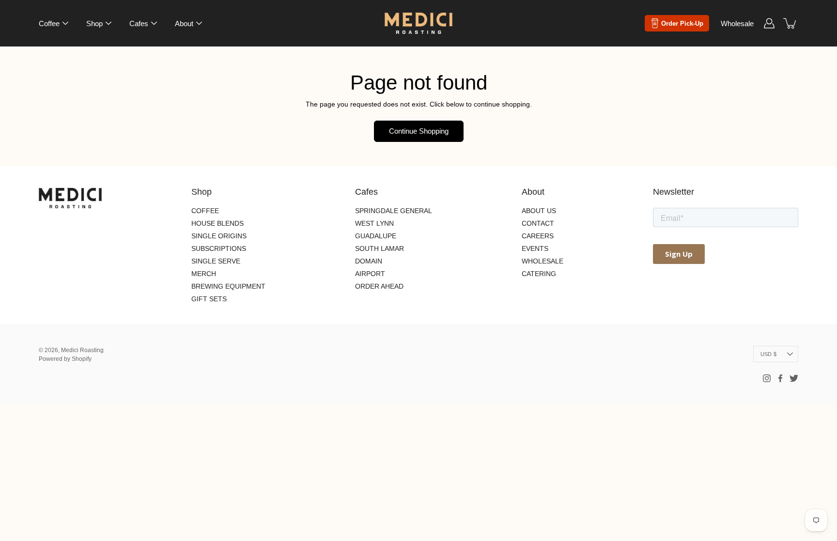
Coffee (49, 23)
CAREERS (538, 236)
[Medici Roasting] (418, 23)
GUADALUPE (375, 236)
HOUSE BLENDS (217, 223)
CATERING (539, 274)
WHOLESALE (542, 261)
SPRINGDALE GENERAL (393, 211)
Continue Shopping (419, 131)
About (184, 23)
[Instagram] (766, 378)
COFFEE (205, 211)
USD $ (768, 354)
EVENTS (535, 248)
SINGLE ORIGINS (219, 236)
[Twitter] (794, 378)
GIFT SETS (209, 299)
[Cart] (790, 23)
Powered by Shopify (65, 359)
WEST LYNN (374, 223)
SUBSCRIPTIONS (218, 248)
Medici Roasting (82, 350)
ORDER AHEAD (379, 286)
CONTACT (538, 223)
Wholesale (737, 23)
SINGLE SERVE (215, 261)
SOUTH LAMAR (379, 248)
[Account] (769, 23)
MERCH (203, 274)
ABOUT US (539, 211)
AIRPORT (370, 274)
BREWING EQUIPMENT (228, 286)
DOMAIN (368, 261)
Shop (94, 23)
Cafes (138, 23)
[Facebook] (780, 378)
